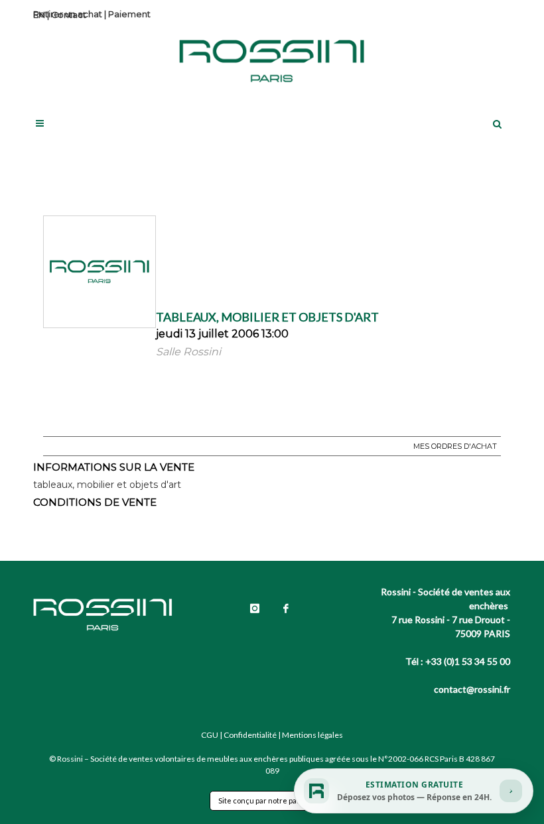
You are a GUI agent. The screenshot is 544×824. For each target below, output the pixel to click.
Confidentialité (250, 735)
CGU (209, 735)
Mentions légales (312, 735)
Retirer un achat (67, 14)
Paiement (129, 14)
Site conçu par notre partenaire (272, 800)
